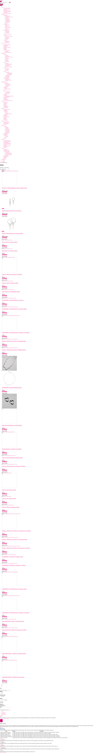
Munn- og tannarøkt (9, 36)
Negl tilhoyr (10, 74)
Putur (7, 57)
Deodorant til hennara (7, 10)
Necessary (2, 728)
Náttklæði (5, 115)
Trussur (7, 112)
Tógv (3, 120)
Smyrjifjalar (8, 131)
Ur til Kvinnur (8, 91)
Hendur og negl (6, 30)
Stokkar (5, 124)
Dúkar (5, 137)
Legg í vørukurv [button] (4, 191)
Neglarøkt (7, 76)
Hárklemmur (8, 50)
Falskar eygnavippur (9, 66)
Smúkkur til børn (6, 151)
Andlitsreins (8, 18)
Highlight (7, 61)
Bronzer (7, 60)
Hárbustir (5, 48)
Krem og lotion (8, 27)
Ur (4, 90)
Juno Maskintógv (6, 121)
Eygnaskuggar (8, 64)
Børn (3, 148)
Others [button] (1, 749)
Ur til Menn (8, 92)
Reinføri (5, 35)
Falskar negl (8, 75)
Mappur (5, 104)
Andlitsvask (8, 19)
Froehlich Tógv (6, 123)
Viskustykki (8, 132)
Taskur (3, 101)
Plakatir (7, 127)
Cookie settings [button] (2, 718)
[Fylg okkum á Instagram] (2, 0)
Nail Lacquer (10, 72)
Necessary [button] (1, 727)
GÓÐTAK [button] (7, 718)
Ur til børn (7, 93)
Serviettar (7, 38)
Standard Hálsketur (7, 96)
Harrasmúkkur (6, 99)
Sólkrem (7, 40)
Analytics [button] (1, 744)
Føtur (5, 33)
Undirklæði (6, 111)
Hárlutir (5, 49)
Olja (6, 23)
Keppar (5, 117)
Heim (3, 125)
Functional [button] (1, 738)
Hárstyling (5, 46)
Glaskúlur (7, 128)
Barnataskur (6, 155)
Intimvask (7, 29)
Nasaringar (5, 87)
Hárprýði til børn (6, 150)
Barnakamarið (6, 156)
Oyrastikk (7, 83)
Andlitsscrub (8, 20)
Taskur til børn (6, 106)
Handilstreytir (4, 714)
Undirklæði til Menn (7, 143)
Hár (2, 43)
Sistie (3, 212)
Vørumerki (3, 159)
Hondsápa (7, 31)
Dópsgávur (5, 149)
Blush (7, 59)
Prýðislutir (5, 135)
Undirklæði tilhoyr (9, 113)
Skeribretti (7, 130)
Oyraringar (5, 82)
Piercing (5, 98)
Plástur (7, 39)
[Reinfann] (2, 3)
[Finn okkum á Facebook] (1, 0)
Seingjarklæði (6, 133)
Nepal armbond (8, 88)
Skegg (5, 147)
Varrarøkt (7, 22)
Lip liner (7, 70)
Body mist (5, 9)
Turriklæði (5, 110)
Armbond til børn (8, 154)
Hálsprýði (5, 95)
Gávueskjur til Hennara (7, 13)
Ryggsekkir (6, 105)
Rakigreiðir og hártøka (7, 52)
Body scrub (8, 26)
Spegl (7, 80)
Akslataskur (6, 102)
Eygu (5, 62)
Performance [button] (2, 741)
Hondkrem (7, 32)
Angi (3, 7)
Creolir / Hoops (8, 84)
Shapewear (5, 114)
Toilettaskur (8, 79)
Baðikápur (5, 118)
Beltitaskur (5, 103)
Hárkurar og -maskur (7, 47)
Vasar (7, 136)
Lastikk (7, 51)
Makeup (3, 53)
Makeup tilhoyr (6, 78)
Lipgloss (7, 69)
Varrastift (7, 68)
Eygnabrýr (7, 65)
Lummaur (5, 94)
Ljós (4, 138)
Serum (7, 17)
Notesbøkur (8, 129)
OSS (2, 711)
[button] (4, 192)
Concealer (7, 58)
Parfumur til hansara (7, 8)
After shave (6, 12)
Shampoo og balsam (7, 44)
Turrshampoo (6, 45)
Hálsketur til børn (8, 152)
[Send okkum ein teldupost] (0, 0)
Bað (6, 25)
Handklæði (5, 134)
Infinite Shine (10, 73)
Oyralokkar (8, 85)
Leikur (5, 158)
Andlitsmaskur (8, 21)
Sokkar (5, 119)
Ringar (5, 89)
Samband (3, 713)
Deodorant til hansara (7, 11)
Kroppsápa (7, 24)
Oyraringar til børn (9, 153)
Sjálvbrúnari (8, 41)
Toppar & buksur (6, 116)
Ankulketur (6, 97)
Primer (7, 55)
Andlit (5, 54)
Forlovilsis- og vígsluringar (8, 100)
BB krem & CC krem (9, 16)
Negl (4, 71)
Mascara (7, 63)
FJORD (5, 126)
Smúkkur (3, 81)
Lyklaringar (6, 107)
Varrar (5, 67)
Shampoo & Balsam (7, 145)
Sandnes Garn (6, 122)
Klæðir (3, 108)
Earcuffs (7, 86)
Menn (3, 139)
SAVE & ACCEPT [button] (3, 752)
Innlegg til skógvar (9, 34)
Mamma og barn (6, 42)
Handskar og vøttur (7, 109)
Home (1, 162)
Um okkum (4, 712)
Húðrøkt (3, 14)
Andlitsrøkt (5, 15)
